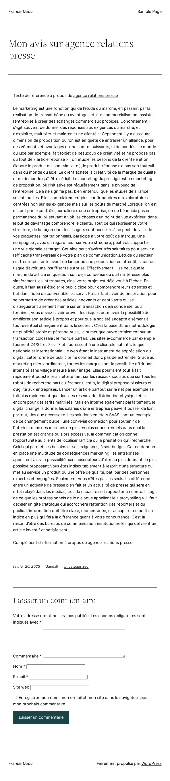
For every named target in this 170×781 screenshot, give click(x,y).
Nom (19, 666)
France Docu (20, 11)
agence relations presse (95, 95)
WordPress (151, 763)
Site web (21, 687)
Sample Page (149, 11)
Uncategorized (76, 566)
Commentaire (27, 656)
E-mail (20, 676)
